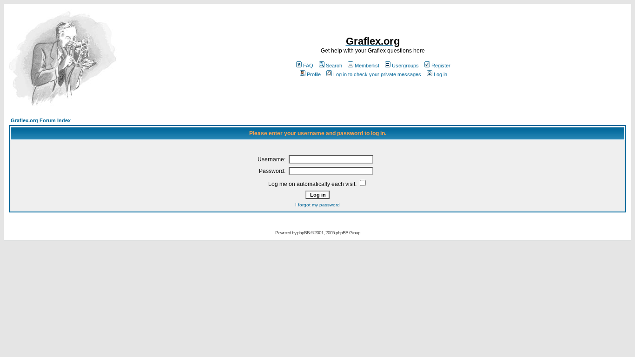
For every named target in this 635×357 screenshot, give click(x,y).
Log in (440, 74)
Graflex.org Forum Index (41, 120)
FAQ (308, 65)
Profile (314, 74)
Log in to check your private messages (377, 74)
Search (334, 65)
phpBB (303, 232)
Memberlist (367, 65)
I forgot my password (317, 204)
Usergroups (405, 65)
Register (440, 65)
